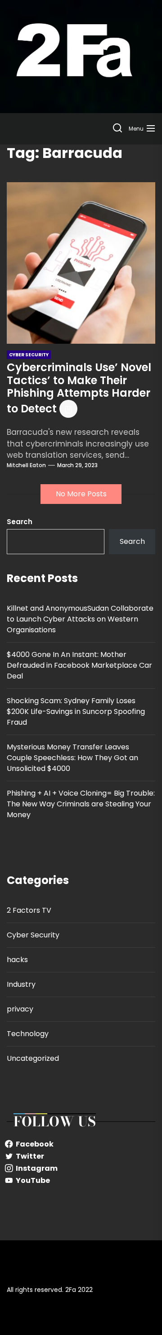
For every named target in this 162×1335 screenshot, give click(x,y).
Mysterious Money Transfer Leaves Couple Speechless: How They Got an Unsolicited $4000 (72, 758)
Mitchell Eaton (26, 465)
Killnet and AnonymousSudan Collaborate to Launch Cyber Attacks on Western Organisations (80, 619)
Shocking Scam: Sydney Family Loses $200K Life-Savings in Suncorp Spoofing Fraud (76, 711)
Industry (21, 984)
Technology (28, 1034)
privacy (20, 1009)
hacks (17, 959)
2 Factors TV (29, 910)
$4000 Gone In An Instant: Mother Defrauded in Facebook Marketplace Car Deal (79, 665)
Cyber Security (33, 935)
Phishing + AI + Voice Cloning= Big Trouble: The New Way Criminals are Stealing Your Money (81, 804)
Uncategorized (33, 1058)
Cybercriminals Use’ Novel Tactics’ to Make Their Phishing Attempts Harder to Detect (79, 388)
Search (19, 521)
